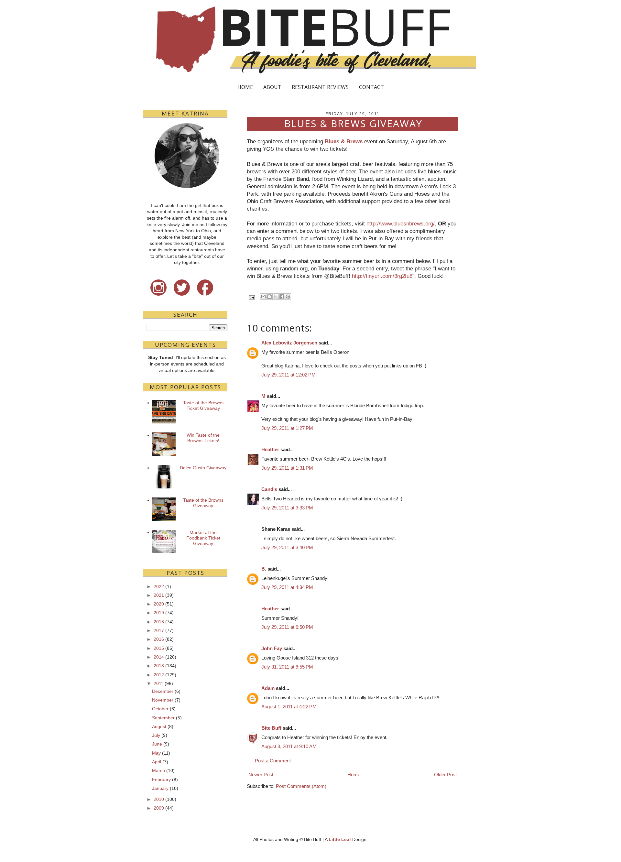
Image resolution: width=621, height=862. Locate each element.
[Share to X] (275, 296)
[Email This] (263, 296)
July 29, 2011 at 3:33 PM (287, 507)
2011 (158, 683)
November (162, 700)
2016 (159, 639)
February (161, 779)
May (156, 753)
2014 (159, 657)
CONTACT (371, 87)
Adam (268, 688)
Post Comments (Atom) (301, 786)
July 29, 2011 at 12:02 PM (288, 374)
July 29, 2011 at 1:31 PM (287, 468)
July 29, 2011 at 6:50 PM (287, 627)
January (160, 788)
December (162, 691)
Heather (270, 449)
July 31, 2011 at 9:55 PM (287, 667)
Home (353, 774)
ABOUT (272, 87)
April (156, 761)
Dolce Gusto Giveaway (203, 467)
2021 (159, 595)
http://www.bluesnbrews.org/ (400, 223)
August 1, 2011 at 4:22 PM (289, 706)
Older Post (445, 774)
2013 (159, 665)
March (158, 770)
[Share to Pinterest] (288, 296)
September (163, 717)
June (157, 744)
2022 (159, 586)
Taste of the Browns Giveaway (203, 502)
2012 (159, 674)
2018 (159, 621)
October (160, 708)
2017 (159, 630)
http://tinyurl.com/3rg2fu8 (382, 276)
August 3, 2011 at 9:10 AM (289, 746)
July (156, 735)
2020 (159, 603)
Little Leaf (340, 839)
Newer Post (260, 774)
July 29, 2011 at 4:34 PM (287, 587)
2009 (159, 808)
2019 (159, 612)
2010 (159, 799)
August (159, 726)
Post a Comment (273, 760)
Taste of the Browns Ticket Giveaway (203, 405)
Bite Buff (271, 728)
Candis (269, 489)
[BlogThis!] (269, 296)
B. (263, 569)
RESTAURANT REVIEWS (320, 87)
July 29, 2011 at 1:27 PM (287, 428)
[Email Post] (251, 297)
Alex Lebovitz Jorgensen (289, 342)
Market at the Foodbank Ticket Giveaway (203, 538)
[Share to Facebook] (281, 296)
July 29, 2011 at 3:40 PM (287, 547)
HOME (245, 87)
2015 (159, 648)
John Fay (271, 648)
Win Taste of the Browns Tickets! (203, 437)
